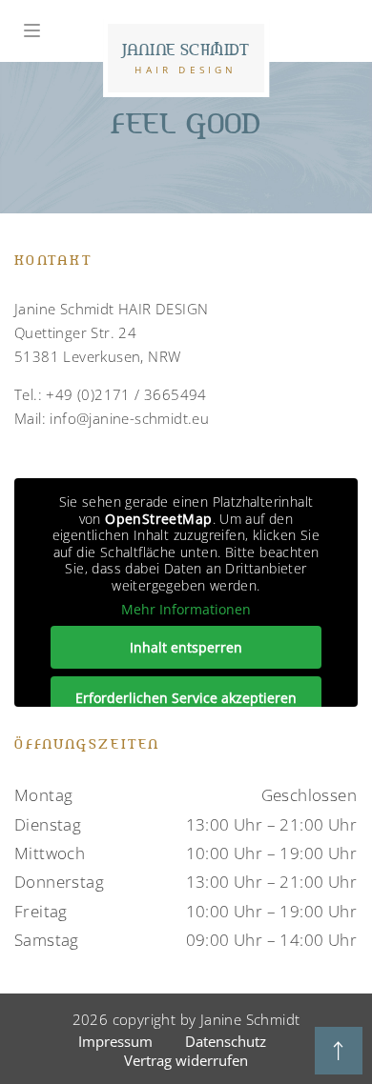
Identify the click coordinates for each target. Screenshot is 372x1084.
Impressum (115, 1041)
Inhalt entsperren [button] (186, 647)
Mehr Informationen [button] (186, 609)
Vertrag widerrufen (186, 1060)
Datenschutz (225, 1041)
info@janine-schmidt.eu (129, 418)
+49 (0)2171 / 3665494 (126, 394)
